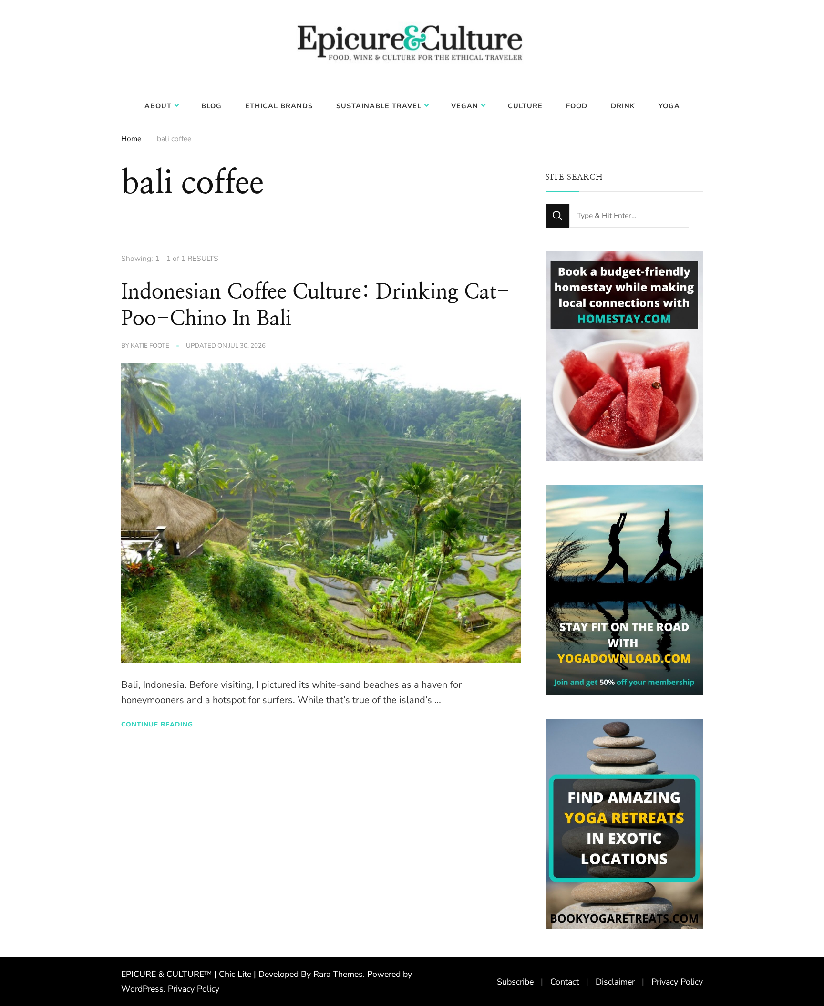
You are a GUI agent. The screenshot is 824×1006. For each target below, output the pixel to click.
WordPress (142, 989)
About (158, 106)
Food (576, 106)
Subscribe (515, 981)
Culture (525, 106)
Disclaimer (615, 981)
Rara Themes (338, 974)
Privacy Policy (193, 989)
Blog (211, 106)
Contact (564, 981)
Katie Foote (150, 346)
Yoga (669, 106)
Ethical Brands (279, 106)
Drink (623, 106)
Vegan (464, 106)
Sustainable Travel (379, 106)
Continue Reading (157, 724)
